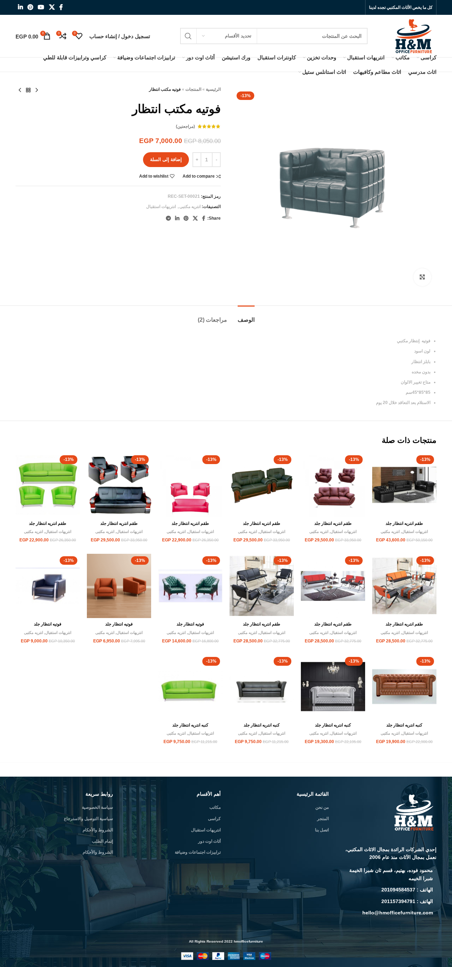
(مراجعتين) (185, 126)
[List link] (388, 874)
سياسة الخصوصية (97, 807)
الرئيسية (213, 89)
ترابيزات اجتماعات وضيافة (198, 852)
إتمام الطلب (102, 841)
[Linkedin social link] (20, 7)
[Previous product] (36, 90)
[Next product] (20, 90)
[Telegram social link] (168, 218)
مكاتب (215, 807)
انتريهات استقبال (161, 206)
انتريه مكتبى (190, 206)
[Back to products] (28, 90)
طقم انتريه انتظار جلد (404, 523)
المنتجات (193, 89)
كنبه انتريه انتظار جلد (404, 725)
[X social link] (52, 7)
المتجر (323, 818)
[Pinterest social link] (30, 7)
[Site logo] (414, 35)
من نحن (322, 807)
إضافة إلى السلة (166, 159)
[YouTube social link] (41, 7)
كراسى (214, 818)
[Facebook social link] (61, 7)
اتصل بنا (322, 829)
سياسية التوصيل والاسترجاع (88, 818)
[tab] (246, 316)
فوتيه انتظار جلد (190, 624)
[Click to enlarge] (422, 277)
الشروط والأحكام (98, 829)
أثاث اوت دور (209, 841)
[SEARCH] (188, 36)
